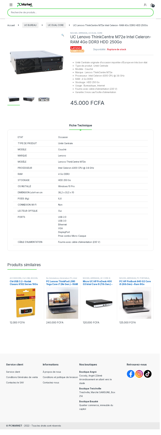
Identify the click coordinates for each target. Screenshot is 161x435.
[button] (62, 35)
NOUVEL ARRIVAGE (78, 33)
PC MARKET (15, 425)
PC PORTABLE (143, 278)
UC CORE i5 (105, 278)
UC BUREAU (30, 25)
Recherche (148, 12)
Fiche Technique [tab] (80, 125)
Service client (13, 371)
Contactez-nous (51, 382)
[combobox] (76, 12)
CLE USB (26, 278)
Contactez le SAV (15, 382)
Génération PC (66, 278)
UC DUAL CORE (56, 25)
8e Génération (52, 278)
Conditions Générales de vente (22, 377)
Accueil (11, 25)
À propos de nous (52, 371)
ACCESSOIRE (16, 278)
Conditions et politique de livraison (60, 377)
